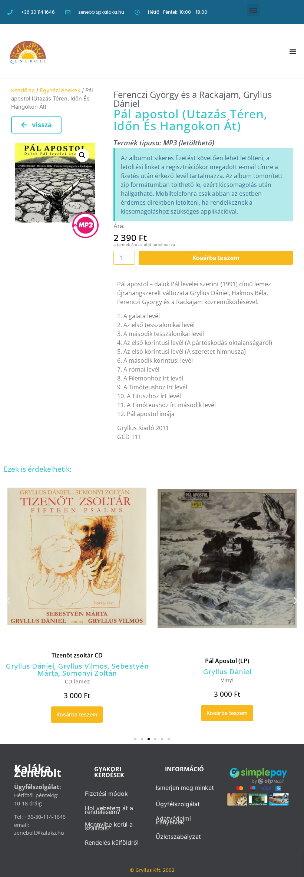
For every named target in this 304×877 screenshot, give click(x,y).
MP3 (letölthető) (188, 143)
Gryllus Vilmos (83, 667)
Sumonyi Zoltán (89, 674)
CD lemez (77, 682)
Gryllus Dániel (30, 667)
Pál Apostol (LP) (227, 661)
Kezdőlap (23, 90)
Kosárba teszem (215, 257)
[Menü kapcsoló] (293, 51)
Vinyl (227, 680)
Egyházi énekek (60, 90)
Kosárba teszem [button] (77, 714)
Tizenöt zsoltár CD (77, 655)
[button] (253, 10)
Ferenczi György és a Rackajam (176, 94)
